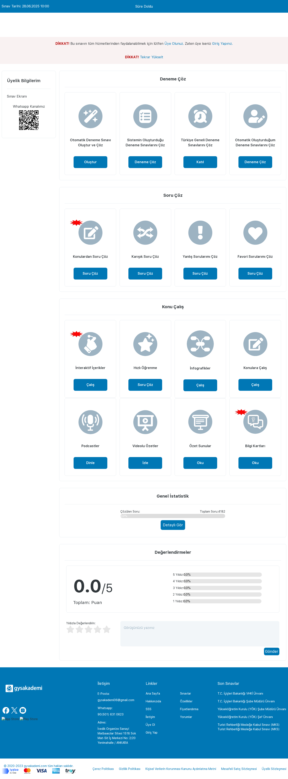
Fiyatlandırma (189, 709)
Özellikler (186, 701)
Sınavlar (185, 693)
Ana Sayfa (153, 693)
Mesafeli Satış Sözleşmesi (239, 769)
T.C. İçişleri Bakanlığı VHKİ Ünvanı (240, 693)
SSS (148, 709)
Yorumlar (186, 717)
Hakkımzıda (153, 701)
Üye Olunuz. (174, 44)
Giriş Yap (151, 732)
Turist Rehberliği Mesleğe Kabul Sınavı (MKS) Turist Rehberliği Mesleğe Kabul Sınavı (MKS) (249, 727)
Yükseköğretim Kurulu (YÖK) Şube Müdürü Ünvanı (252, 709)
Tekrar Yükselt (151, 57)
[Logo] (24, 688)
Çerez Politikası (103, 769)
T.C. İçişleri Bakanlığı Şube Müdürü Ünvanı (246, 701)
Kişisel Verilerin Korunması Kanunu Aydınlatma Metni (180, 769)
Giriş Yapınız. (222, 44)
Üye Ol (150, 724)
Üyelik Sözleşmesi (274, 769)
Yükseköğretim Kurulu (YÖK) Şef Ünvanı (245, 717)
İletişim (150, 717)
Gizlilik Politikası (129, 769)
